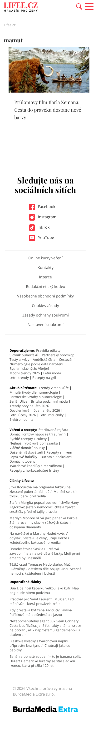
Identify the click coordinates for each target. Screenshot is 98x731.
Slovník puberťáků (24, 355)
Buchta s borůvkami (56, 456)
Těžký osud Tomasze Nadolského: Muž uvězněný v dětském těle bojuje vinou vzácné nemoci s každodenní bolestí (45, 569)
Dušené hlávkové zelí (26, 452)
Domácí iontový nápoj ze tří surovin (38, 434)
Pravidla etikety (48, 350)
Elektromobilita (22, 419)
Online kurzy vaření (45, 258)
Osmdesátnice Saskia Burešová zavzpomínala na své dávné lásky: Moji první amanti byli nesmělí (45, 553)
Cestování (66, 359)
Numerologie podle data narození (36, 364)
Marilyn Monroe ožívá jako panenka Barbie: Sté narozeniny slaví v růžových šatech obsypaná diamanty (44, 522)
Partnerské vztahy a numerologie (36, 397)
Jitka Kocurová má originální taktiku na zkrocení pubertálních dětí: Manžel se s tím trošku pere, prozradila (44, 491)
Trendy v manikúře (54, 387)
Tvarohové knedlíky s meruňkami (36, 466)
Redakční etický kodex (45, 286)
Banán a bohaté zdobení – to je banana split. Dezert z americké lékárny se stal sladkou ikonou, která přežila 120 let (45, 661)
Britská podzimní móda (49, 401)
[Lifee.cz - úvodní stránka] (21, 7)
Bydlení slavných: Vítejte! (29, 368)
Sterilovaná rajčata (53, 429)
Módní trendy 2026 (25, 373)
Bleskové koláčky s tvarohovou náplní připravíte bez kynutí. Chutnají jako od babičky (40, 645)
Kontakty (46, 267)
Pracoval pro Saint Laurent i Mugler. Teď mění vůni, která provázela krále (42, 601)
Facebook (46, 206)
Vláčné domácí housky (27, 447)
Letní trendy (19, 377)
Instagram (46, 216)
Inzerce (45, 277)
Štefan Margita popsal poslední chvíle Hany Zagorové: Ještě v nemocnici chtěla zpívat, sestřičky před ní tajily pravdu (44, 507)
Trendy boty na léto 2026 (29, 406)
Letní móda (52, 373)
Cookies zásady (45, 305)
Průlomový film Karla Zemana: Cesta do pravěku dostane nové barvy (47, 109)
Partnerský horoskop (58, 355)
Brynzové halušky (23, 456)
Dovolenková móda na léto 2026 (35, 410)
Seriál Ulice (18, 401)
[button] (79, 6)
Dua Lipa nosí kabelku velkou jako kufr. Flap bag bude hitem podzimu (44, 590)
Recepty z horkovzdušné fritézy (34, 470)
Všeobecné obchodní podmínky (45, 296)
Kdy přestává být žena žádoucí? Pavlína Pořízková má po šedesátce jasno (41, 612)
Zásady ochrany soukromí (45, 315)
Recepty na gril (44, 377)
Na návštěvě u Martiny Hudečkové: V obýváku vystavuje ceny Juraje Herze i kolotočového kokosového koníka (39, 538)
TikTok (43, 227)
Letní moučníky (51, 415)
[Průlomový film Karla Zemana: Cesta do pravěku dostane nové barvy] (49, 91)
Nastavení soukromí (46, 324)
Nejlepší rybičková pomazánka (34, 443)
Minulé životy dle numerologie (34, 392)
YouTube (45, 237)
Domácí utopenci (23, 461)
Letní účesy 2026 (23, 415)
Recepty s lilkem (59, 452)
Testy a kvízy (19, 359)
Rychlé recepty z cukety (28, 438)
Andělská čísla (44, 359)
